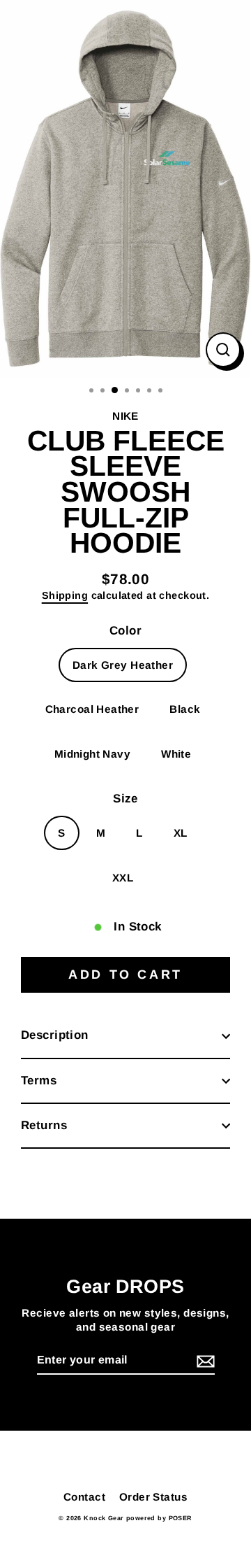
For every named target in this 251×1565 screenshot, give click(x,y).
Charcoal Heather (92, 709)
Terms (38, 1080)
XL (181, 833)
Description (55, 1035)
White (176, 754)
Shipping (65, 595)
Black (184, 709)
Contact (84, 1497)
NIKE (125, 416)
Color (125, 630)
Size (125, 798)
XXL (122, 878)
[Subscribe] (203, 1361)
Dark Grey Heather (123, 665)
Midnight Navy (92, 754)
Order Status (153, 1497)
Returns (44, 1125)
